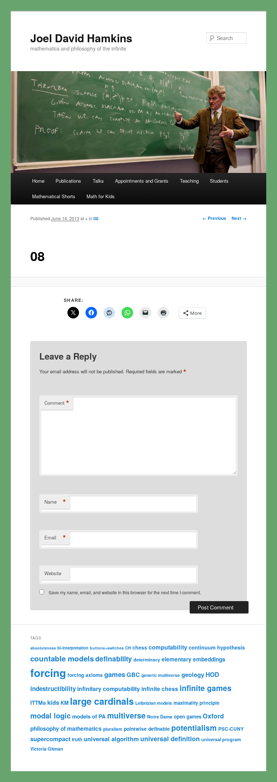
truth (77, 739)
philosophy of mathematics (66, 729)
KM (65, 702)
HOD (212, 674)
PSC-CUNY (231, 728)
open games (187, 716)
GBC (133, 674)
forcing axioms (85, 675)
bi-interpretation (72, 648)
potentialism (194, 727)
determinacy (146, 659)
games (114, 674)
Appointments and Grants (141, 180)
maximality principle (196, 702)
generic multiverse (160, 675)
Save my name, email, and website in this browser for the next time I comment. (125, 592)
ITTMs (38, 703)
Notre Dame (159, 716)
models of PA (89, 716)
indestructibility (53, 688)
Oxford (213, 715)
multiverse (126, 715)
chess (139, 647)
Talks (98, 180)
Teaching (189, 180)
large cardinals (102, 701)
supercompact (50, 739)
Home (38, 180)
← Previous (214, 218)
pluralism (112, 729)
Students (219, 180)
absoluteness (43, 648)
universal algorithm (111, 738)
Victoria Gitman (46, 749)
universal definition (170, 738)
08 (95, 218)
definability (113, 658)
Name (55, 502)
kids (53, 702)
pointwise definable (147, 728)
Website (52, 573)
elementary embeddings (193, 659)
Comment (56, 403)
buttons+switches (107, 648)
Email (55, 537)
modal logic (50, 715)
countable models (62, 658)
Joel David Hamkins (81, 37)
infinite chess (159, 689)
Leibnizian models (153, 703)
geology (192, 674)
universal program (221, 739)
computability (168, 647)
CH (128, 648)
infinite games (206, 687)
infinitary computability (108, 689)
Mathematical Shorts (53, 196)
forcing (48, 672)
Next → (239, 218)
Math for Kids (101, 196)
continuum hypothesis (217, 647)
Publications (68, 180)
